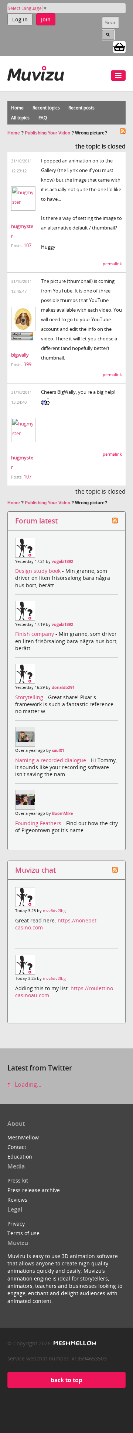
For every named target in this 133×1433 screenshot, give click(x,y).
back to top (66, 1380)
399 (27, 364)
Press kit (17, 1180)
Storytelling (30, 697)
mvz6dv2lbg (54, 910)
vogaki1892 (62, 561)
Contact (16, 1146)
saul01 (58, 750)
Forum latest (36, 520)
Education (19, 1156)
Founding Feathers (39, 823)
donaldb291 (63, 687)
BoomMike (62, 813)
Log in (20, 19)
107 (27, 245)
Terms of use (23, 1233)
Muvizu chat (35, 870)
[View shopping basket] (119, 46)
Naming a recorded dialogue (51, 760)
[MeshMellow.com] (74, 1343)
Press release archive (33, 1190)
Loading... (27, 1084)
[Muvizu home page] (35, 72)
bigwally (20, 354)
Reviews (17, 1199)
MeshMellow (23, 1137)
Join (46, 19)
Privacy (16, 1223)
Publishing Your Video (47, 133)
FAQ (42, 118)
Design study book (38, 570)
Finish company (35, 633)
